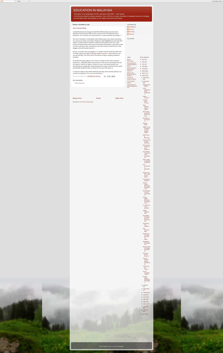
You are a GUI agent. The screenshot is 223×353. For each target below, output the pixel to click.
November (146, 81)
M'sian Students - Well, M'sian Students (132, 69)
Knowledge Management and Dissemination (146, 218)
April (144, 301)
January (145, 310)
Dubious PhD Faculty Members (146, 141)
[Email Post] (104, 76)
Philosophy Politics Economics (98, 53)
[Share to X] (111, 76)
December (146, 77)
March (145, 304)
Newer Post (77, 98)
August (145, 292)
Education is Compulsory (146, 120)
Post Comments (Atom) (86, 102)
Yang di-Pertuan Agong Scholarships (146, 261)
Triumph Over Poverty (145, 101)
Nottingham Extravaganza (146, 243)
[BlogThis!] (109, 76)
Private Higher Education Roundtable (146, 279)
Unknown (131, 34)
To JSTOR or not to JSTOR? (146, 207)
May (144, 299)
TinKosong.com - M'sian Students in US (132, 86)
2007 (143, 73)
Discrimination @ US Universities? (146, 193)
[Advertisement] (98, 92)
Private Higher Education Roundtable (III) (146, 185)
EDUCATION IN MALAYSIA (93, 10)
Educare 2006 (145, 124)
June (144, 297)
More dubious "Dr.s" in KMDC (146, 107)
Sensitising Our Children (146, 225)
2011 (143, 64)
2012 (143, 62)
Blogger (121, 346)
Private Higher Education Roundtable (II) (146, 200)
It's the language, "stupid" (146, 273)
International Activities (146, 180)
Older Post (119, 98)
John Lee (131, 29)
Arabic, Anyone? (146, 97)
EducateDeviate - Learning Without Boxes (132, 64)
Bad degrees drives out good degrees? (146, 147)
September (146, 288)
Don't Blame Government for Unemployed (146, 154)
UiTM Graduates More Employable (146, 91)
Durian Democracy (130, 60)
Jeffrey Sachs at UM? (146, 212)
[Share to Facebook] (113, 76)
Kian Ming (131, 31)
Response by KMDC (146, 85)
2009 (143, 68)
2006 (143, 75)
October (145, 285)
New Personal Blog (79, 28)
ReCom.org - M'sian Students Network (131, 74)
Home (98, 98)
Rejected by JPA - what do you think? (146, 175)
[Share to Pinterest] (114, 76)
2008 (143, 71)
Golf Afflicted (132, 27)
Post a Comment (79, 83)
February (145, 306)
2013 (143, 59)
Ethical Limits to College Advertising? (146, 249)
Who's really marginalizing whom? (146, 161)
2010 (143, 66)
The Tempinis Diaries (131, 82)
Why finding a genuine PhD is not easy (146, 114)
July (144, 294)
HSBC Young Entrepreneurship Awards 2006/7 (146, 129)
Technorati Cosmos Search (131, 78)
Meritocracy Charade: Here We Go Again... (146, 236)
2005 (143, 314)
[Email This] (108, 76)
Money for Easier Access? (146, 255)
